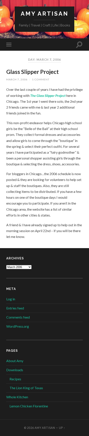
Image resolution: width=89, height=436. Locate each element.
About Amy (14, 361)
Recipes (15, 379)
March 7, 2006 (16, 79)
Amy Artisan (44, 13)
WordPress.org (17, 326)
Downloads (14, 370)
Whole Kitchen (17, 397)
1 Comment (40, 79)
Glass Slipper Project (32, 71)
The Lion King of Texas (26, 388)
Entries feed (15, 308)
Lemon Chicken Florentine (29, 406)
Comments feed (18, 317)
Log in (10, 299)
